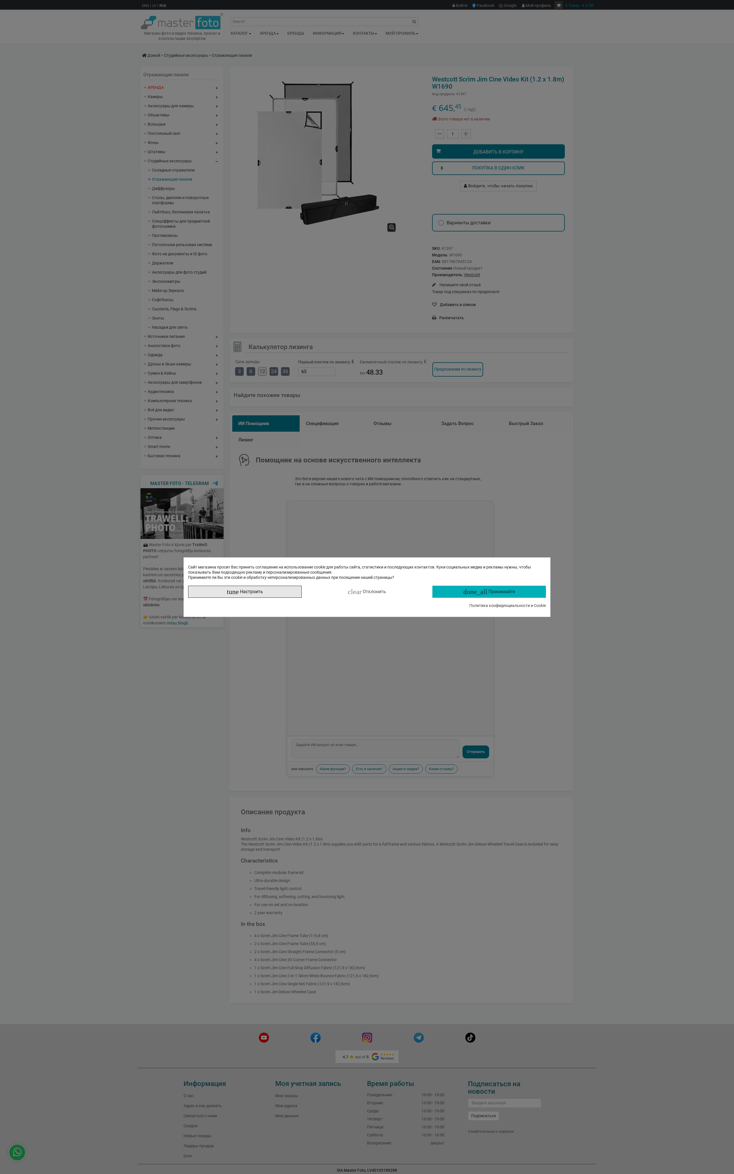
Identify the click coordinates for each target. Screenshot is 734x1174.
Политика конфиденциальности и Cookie (507, 605)
